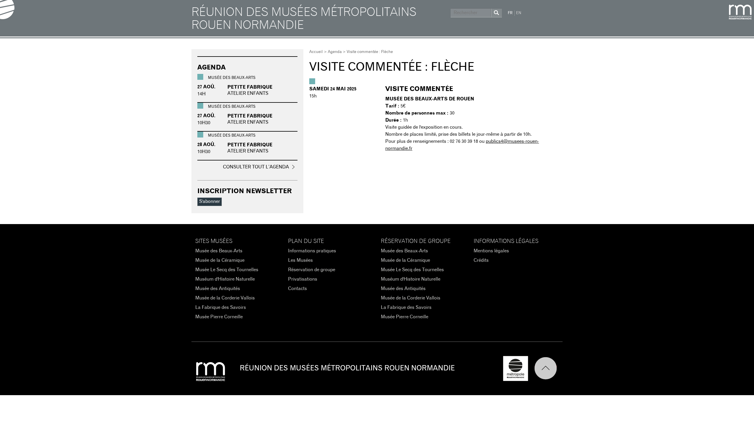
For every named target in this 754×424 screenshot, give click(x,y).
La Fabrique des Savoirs (220, 307)
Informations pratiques (312, 251)
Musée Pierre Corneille (219, 316)
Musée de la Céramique (219, 260)
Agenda (335, 52)
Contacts (297, 288)
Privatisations (302, 279)
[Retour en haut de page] (548, 368)
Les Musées (300, 260)
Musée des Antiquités (217, 288)
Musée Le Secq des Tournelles (226, 269)
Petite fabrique (249, 87)
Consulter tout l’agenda (256, 167)
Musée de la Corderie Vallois (225, 298)
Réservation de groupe (311, 269)
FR (510, 13)
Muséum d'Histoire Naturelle (225, 279)
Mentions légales (491, 251)
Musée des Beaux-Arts (218, 251)
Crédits (481, 260)
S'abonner (209, 201)
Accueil (316, 52)
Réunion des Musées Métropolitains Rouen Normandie (303, 18)
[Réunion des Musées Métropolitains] (740, 12)
